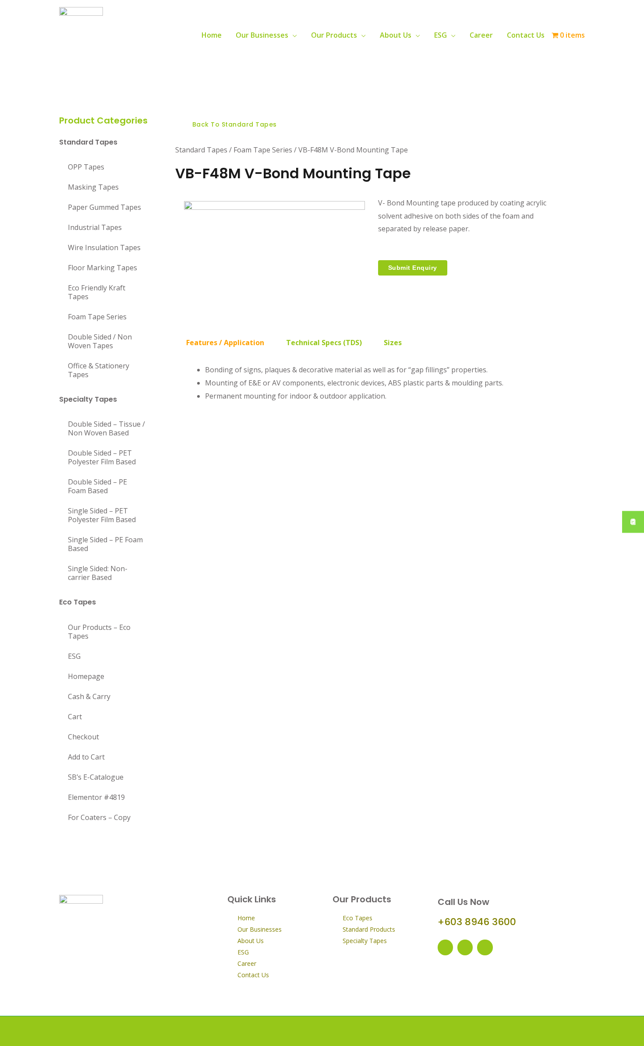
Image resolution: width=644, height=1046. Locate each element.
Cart (75, 716)
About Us (395, 35)
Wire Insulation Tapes (104, 247)
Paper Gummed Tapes (104, 207)
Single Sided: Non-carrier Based (97, 573)
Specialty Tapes (88, 399)
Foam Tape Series (97, 317)
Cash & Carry (89, 696)
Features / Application (225, 342)
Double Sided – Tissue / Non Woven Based (106, 428)
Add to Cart (86, 757)
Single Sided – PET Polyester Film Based (102, 515)
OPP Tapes (86, 167)
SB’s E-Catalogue (96, 777)
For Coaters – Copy (99, 817)
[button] (231, 124)
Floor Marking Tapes (102, 267)
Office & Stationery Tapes (98, 370)
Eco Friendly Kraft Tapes (96, 292)
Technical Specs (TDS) (324, 342)
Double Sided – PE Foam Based (97, 486)
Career (481, 35)
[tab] (225, 342)
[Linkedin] (484, 947)
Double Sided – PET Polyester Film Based (102, 457)
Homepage (86, 676)
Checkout (83, 737)
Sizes (393, 342)
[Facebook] (445, 947)
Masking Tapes (93, 187)
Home (212, 35)
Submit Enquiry (412, 267)
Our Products (334, 35)
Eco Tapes (77, 602)
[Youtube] (465, 947)
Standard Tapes (88, 142)
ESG (440, 35)
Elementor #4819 (96, 797)
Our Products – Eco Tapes (99, 631)
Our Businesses (262, 35)
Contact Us (526, 35)
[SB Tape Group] (81, 34)
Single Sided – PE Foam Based (105, 544)
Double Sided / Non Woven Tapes (100, 341)
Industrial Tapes (95, 227)
